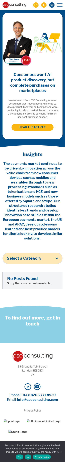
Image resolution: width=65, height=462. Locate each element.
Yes (20, 457)
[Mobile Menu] (59, 5)
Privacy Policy (32, 410)
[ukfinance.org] (44, 421)
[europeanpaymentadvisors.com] (12, 421)
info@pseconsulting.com (37, 400)
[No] (60, 451)
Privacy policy (41, 457)
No (28, 457)
